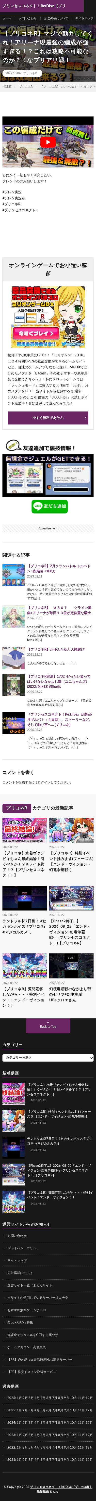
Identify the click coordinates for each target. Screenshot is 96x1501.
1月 (19, 1398)
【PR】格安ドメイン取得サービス (31, 1372)
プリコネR (30, 73)
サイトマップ (84, 18)
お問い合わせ (28, 18)
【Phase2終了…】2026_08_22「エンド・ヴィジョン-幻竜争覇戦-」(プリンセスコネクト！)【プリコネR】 (70, 932)
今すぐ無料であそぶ (48, 418)
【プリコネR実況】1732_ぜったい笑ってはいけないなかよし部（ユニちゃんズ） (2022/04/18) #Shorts (59, 682)
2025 (11, 1410)
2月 (25, 1398)
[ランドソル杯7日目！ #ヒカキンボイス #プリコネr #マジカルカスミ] (13, 1148)
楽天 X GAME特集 (20, 1322)
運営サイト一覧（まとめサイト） (31, 1285)
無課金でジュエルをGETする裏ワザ (32, 1335)
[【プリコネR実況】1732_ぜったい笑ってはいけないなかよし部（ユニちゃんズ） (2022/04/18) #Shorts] (13, 685)
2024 (11, 1422)
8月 (60, 1398)
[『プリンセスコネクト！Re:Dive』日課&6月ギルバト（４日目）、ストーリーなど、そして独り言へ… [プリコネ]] (13, 723)
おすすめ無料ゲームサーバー (28, 1310)
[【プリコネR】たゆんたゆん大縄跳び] (13, 658)
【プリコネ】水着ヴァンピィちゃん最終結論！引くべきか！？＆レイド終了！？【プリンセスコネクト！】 (23, 864)
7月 (54, 1398)
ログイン (44, 782)
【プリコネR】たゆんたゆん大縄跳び (55, 649)
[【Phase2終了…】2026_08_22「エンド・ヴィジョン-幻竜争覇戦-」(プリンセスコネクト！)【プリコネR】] (13, 1175)
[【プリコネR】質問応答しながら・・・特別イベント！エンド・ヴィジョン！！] (13, 1202)
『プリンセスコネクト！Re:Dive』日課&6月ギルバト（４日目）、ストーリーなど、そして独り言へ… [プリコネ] (60, 720)
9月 (66, 1410)
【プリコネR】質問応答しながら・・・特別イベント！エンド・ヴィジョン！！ (23, 997)
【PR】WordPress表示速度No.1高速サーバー (39, 1359)
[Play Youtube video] (48, 141)
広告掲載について (56, 18)
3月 (31, 1398)
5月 (43, 1398)
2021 (11, 1460)
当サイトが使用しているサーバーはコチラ (37, 1297)
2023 (11, 1435)
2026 (11, 1398)
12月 (89, 1410)
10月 (73, 1410)
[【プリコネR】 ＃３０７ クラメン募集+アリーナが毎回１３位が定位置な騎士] (13, 616)
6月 (48, 1398)
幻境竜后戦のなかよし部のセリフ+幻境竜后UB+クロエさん (70, 994)
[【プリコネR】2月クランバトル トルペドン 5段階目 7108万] (13, 575)
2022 (11, 1447)
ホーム (6, 18)
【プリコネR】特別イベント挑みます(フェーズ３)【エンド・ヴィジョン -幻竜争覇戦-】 (71, 861)
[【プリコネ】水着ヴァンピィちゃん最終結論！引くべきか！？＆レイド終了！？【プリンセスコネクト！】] (13, 1094)
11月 (81, 1410)
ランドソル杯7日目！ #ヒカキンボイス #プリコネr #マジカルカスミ (24, 926)
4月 (37, 1398)
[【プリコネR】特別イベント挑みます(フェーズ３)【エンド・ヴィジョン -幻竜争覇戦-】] (13, 1121)
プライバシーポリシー (23, 1248)
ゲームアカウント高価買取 (26, 1347)
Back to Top (48, 1026)
